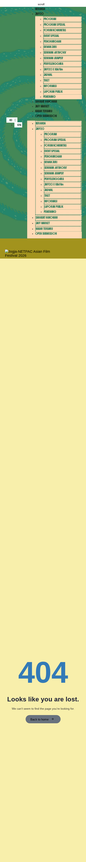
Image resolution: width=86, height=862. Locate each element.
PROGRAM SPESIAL (54, 24)
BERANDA (40, 9)
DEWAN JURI (50, 47)
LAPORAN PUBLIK (53, 92)
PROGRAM (50, 19)
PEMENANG (49, 97)
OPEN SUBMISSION (46, 116)
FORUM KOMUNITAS (55, 30)
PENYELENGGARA (53, 64)
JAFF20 (39, 14)
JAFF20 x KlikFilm (53, 69)
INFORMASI (50, 86)
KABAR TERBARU (43, 111)
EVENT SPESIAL (51, 36)
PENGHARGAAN (52, 41)
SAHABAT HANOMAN (46, 101)
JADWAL (48, 75)
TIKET (46, 80)
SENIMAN (55, 52)
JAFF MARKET (42, 106)
